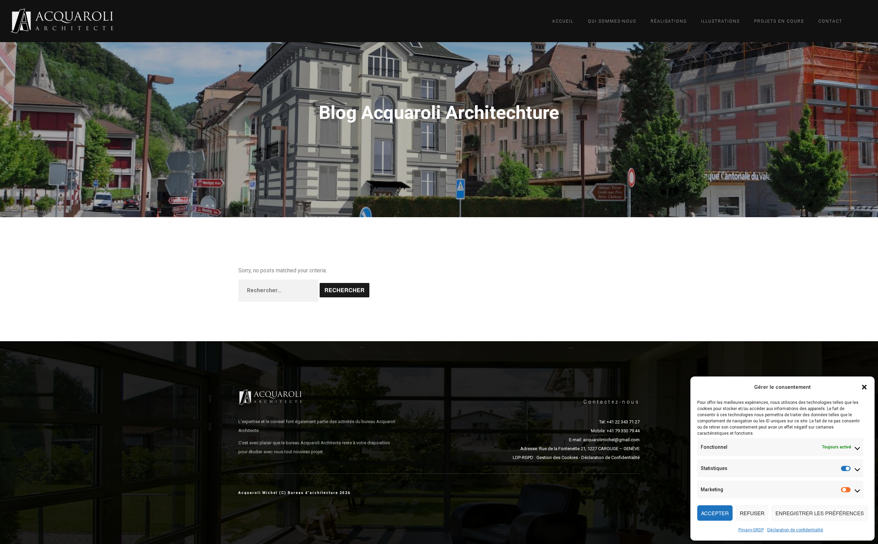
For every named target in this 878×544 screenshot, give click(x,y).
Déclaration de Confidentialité (610, 457)
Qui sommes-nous (612, 21)
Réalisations (669, 21)
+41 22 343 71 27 (623, 421)
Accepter (715, 513)
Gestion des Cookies (557, 457)
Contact (830, 21)
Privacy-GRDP (751, 530)
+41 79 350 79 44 (623, 430)
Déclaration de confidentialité (795, 530)
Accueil (562, 21)
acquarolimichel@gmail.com (611, 439)
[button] (864, 387)
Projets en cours (779, 21)
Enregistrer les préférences (819, 513)
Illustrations (720, 21)
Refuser (752, 513)
